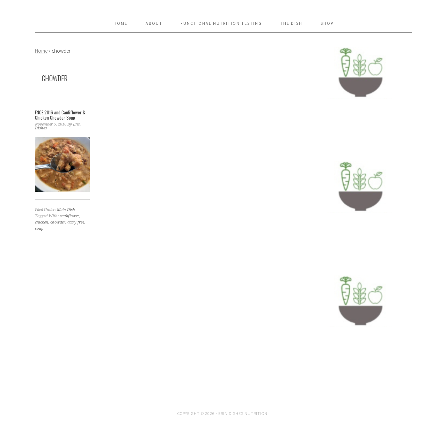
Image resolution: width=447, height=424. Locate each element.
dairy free (75, 222)
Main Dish (66, 209)
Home (41, 50)
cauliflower (69, 216)
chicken (41, 222)
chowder (57, 222)
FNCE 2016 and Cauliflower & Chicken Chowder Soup (60, 115)
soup (39, 228)
